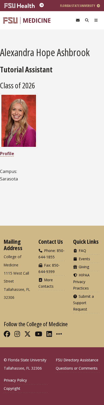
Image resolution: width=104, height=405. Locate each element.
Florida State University (78, 5)
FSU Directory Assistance (77, 359)
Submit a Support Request (83, 303)
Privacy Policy (15, 380)
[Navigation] (96, 20)
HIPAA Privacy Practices (81, 281)
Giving (83, 266)
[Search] (86, 20)
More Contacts (46, 283)
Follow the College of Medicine (36, 324)
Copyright (12, 388)
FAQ (82, 250)
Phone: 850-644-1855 (51, 253)
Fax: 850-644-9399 (49, 268)
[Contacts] (77, 20)
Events (84, 258)
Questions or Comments (77, 368)
